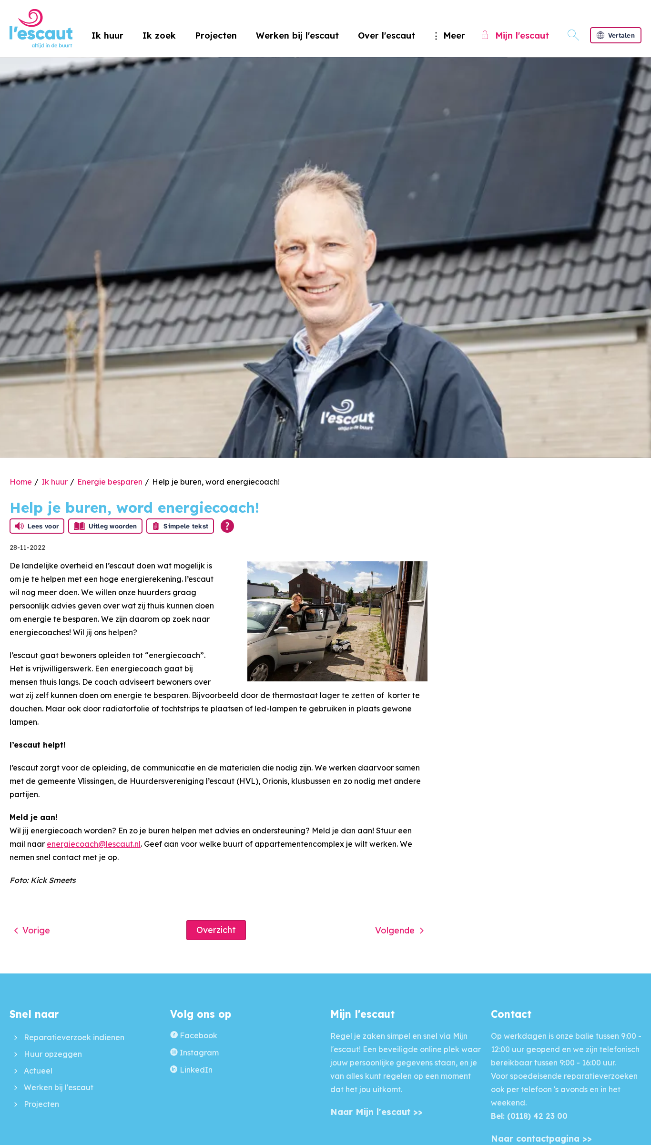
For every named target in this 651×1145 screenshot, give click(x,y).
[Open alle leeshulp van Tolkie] (227, 526)
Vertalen (621, 35)
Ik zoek (159, 35)
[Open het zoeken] (573, 35)
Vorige (36, 930)
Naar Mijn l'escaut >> (376, 1111)
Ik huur (107, 35)
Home (21, 481)
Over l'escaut (386, 35)
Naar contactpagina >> (541, 1138)
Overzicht (216, 929)
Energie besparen (109, 481)
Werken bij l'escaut (297, 35)
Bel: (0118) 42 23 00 (529, 1116)
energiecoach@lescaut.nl (94, 844)
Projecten (216, 35)
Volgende (395, 930)
